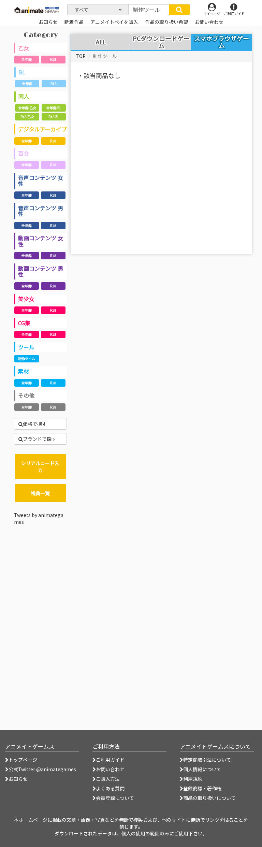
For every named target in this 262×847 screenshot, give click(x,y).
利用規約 (192, 778)
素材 (23, 371)
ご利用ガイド (110, 759)
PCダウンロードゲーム (161, 42)
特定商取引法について (207, 759)
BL (21, 72)
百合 (23, 153)
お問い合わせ (110, 769)
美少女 (26, 299)
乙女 (23, 48)
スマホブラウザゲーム (221, 41)
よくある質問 (110, 788)
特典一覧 (40, 493)
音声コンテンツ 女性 (40, 180)
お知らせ (18, 778)
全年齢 (26, 59)
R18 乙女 (27, 116)
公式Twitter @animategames (42, 769)
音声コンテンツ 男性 (40, 211)
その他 (26, 395)
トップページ (23, 759)
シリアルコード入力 (40, 466)
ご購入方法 (108, 778)
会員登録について (115, 797)
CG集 (24, 323)
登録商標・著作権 (202, 788)
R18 (53, 59)
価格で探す (35, 423)
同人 (23, 96)
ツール (26, 347)
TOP (81, 56)
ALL (101, 42)
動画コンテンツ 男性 (40, 271)
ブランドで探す (39, 438)
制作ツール (26, 358)
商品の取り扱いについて (209, 797)
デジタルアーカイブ (42, 129)
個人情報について (202, 769)
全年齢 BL (53, 107)
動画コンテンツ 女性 (40, 241)
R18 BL (53, 116)
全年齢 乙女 (27, 107)
